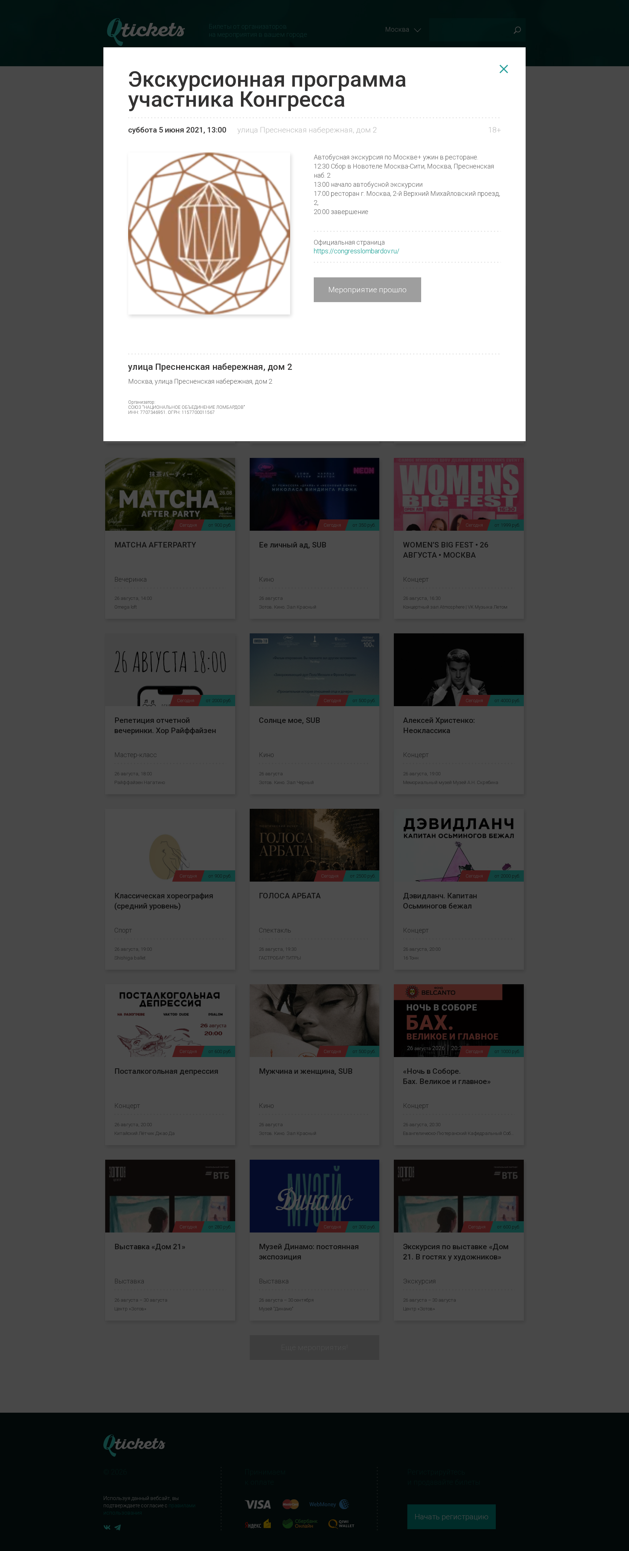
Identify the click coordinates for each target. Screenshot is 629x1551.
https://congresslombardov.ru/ (356, 251)
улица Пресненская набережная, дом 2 (307, 130)
